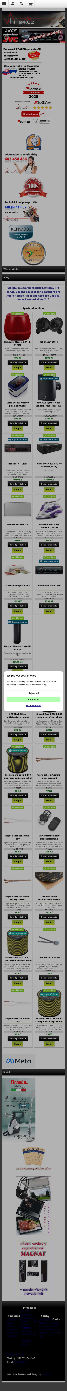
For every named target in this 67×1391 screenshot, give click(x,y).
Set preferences (33, 705)
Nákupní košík (30, 3)
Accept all (33, 699)
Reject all (33, 693)
